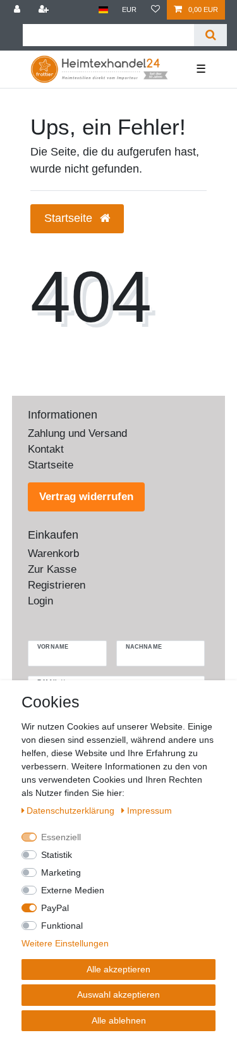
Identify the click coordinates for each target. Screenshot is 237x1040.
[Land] (103, 10)
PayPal (55, 908)
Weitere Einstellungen (65, 943)
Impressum (149, 810)
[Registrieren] (45, 10)
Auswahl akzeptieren (118, 994)
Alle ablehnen (119, 1020)
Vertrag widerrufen (86, 497)
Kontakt (46, 449)
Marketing (61, 872)
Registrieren (56, 585)
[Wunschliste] (155, 10)
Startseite (50, 465)
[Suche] (210, 35)
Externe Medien (72, 890)
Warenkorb (53, 554)
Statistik (56, 855)
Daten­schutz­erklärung (72, 810)
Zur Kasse (52, 569)
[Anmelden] (18, 10)
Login (40, 601)
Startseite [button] (69, 218)
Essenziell (61, 837)
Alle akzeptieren (118, 969)
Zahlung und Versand (77, 433)
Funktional (62, 926)
